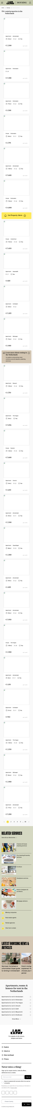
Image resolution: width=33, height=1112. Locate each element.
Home (3, 7)
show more (15, 1019)
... (22, 822)
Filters (28, 1104)
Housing (8, 7)
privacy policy (14, 1087)
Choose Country (9, 1101)
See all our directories (8, 837)
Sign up (28, 1077)
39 (25, 822)
